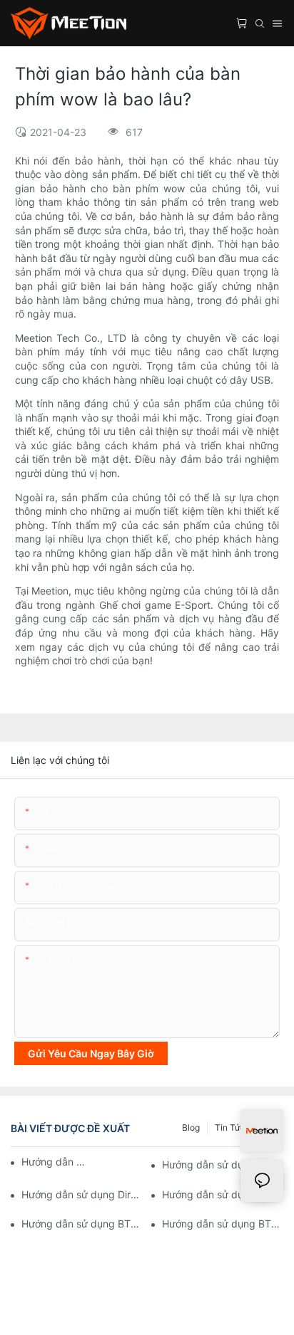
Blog (191, 1127)
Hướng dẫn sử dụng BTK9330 (222, 1164)
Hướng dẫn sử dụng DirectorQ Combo (82, 1194)
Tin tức (230, 1127)
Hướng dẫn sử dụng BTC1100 (53, 1162)
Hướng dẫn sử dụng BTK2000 (222, 1224)
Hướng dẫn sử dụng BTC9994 (222, 1194)
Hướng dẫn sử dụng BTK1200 (82, 1224)
